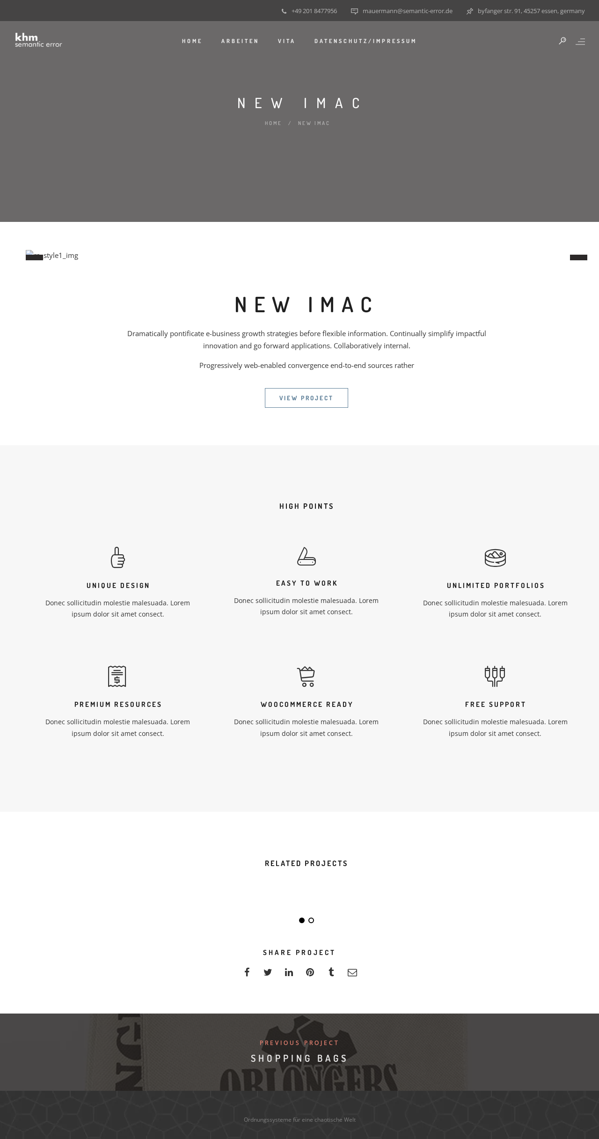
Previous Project (300, 1043)
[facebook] (246, 974)
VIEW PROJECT (306, 398)
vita (287, 40)
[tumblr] (331, 974)
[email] (352, 974)
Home (192, 40)
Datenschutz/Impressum (365, 40)
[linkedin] (289, 974)
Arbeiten (240, 40)
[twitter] (267, 974)
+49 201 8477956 (314, 11)
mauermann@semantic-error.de (408, 11)
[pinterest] (310, 974)
